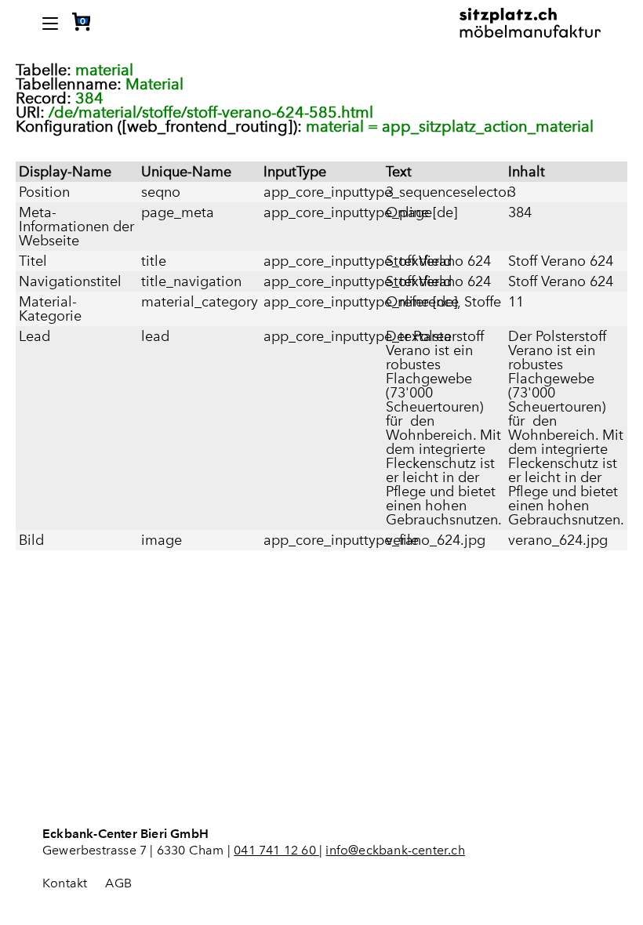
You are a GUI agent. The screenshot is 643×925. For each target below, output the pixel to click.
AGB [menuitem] (118, 883)
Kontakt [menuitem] (64, 883)
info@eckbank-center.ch (394, 850)
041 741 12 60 (276, 850)
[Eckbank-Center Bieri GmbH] (530, 20)
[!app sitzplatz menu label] (50, 23)
